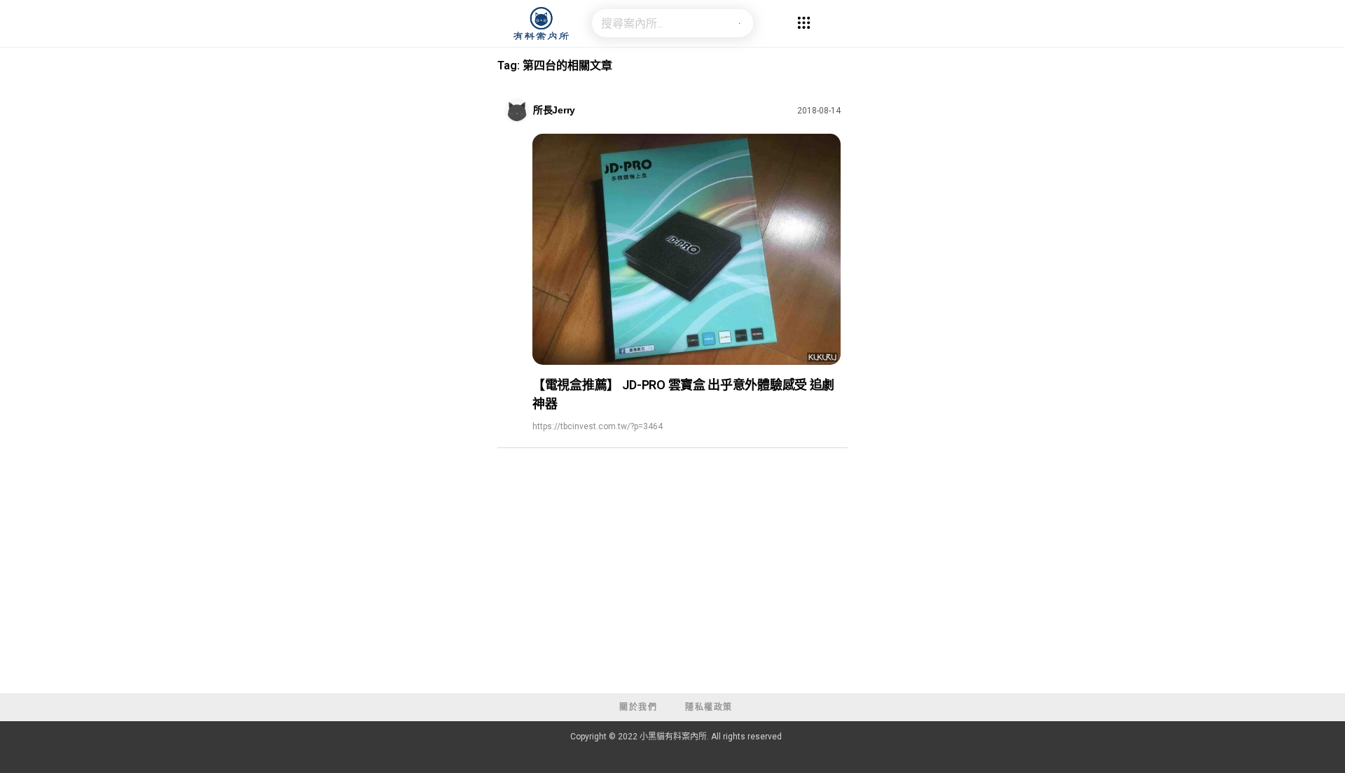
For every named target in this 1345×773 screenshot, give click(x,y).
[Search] (739, 23)
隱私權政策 (709, 707)
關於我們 (638, 707)
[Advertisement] (672, 588)
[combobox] (658, 23)
